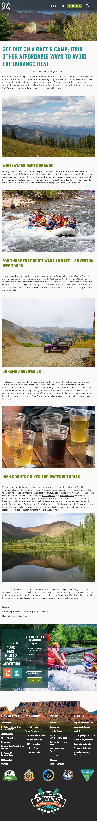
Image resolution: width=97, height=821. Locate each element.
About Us (53, 722)
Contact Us (54, 727)
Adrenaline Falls (67, 495)
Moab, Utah (79, 731)
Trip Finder (6, 722)
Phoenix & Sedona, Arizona (82, 753)
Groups (28, 722)
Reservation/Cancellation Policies (12, 747)
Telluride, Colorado (82, 744)
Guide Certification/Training (60, 736)
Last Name (31, 667)
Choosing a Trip (8, 737)
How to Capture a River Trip (14, 616)
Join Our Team (56, 731)
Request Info (6, 759)
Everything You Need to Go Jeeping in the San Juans (25, 611)
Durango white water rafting (15, 171)
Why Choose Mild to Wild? (58, 749)
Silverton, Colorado (82, 748)
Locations (54, 755)
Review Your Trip (32, 752)
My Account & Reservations (7, 754)
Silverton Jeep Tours (11, 276)
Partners (53, 759)
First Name (31, 661)
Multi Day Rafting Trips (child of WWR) (11, 728)
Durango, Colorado (82, 727)
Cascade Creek (48, 495)
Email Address (32, 654)
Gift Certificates (32, 744)
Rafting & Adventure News (58, 743)
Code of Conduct (57, 763)
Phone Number (32, 673)
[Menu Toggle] (94, 6)
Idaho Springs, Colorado (84, 735)
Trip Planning (7, 733)
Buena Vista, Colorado (83, 739)
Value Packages (32, 731)
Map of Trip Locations (83, 722)
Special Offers (31, 727)
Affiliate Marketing (33, 739)
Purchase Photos (32, 748)
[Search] (87, 5)
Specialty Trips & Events (36, 735)
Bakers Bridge (8, 507)
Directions (5, 742)
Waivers (4, 763)
